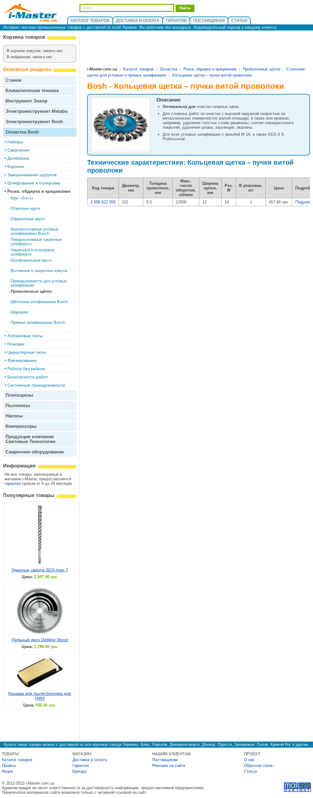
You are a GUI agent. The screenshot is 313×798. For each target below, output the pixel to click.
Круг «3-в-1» (22, 198)
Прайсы (9, 765)
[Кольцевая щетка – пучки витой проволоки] (120, 141)
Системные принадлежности (36, 385)
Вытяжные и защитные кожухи (39, 270)
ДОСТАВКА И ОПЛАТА (137, 20)
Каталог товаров (138, 69)
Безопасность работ (27, 376)
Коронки (15, 166)
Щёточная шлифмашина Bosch (39, 301)
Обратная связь (258, 765)
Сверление (18, 150)
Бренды (79, 771)
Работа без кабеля (26, 368)
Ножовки (15, 344)
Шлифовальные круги (31, 260)
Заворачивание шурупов (32, 174)
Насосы (14, 415)
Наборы (15, 141)
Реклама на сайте (168, 765)
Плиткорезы (19, 395)
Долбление (18, 158)
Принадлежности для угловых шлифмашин (39, 283)
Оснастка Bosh (22, 131)
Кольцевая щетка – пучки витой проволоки (212, 75)
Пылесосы (18, 405)
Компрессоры (21, 426)
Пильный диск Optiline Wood (40, 639)
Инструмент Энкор (26, 100)
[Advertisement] (198, 49)
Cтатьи (250, 771)
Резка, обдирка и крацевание (39, 191)
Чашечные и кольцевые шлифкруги (32, 252)
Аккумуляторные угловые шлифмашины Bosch (34, 231)
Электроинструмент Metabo (37, 111)
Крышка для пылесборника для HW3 (39, 696)
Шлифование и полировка (33, 183)
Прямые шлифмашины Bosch (38, 322)
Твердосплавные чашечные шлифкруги (36, 241)
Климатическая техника (32, 90)
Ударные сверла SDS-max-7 (40, 569)
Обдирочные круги (28, 218)
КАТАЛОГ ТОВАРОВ (90, 20)
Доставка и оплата (89, 759)
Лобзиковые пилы (25, 335)
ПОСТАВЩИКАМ (209, 20)
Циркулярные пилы (26, 352)
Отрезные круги (25, 208)
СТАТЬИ (239, 20)
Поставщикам (165, 759)
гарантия (13, 483)
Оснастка (168, 69)
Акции (7, 771)
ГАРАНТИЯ (176, 20)
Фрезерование (22, 360)
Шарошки (19, 312)
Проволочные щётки (31, 291)
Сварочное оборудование (35, 451)
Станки (13, 80)
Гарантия (80, 765)
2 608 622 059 (103, 202)
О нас (249, 759)
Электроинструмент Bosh (34, 121)
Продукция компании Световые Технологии (30, 439)
